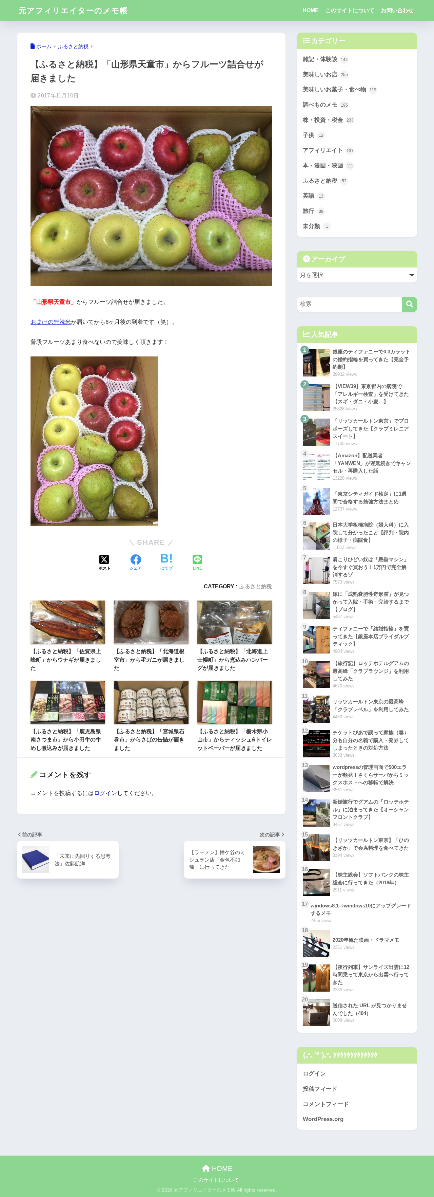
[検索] (409, 304)
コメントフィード (326, 1104)
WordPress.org (323, 1119)
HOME (310, 10)
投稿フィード (320, 1089)
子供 (313, 135)
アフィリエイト (328, 150)
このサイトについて (350, 10)
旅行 (313, 211)
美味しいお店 (325, 74)
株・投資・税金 (328, 120)
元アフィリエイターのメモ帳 (73, 10)
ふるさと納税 (255, 586)
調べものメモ (325, 105)
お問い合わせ (397, 10)
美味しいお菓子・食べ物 (339, 89)
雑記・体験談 (325, 59)
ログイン (105, 793)
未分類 (315, 226)
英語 (313, 195)
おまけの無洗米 (51, 322)
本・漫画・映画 (328, 165)
